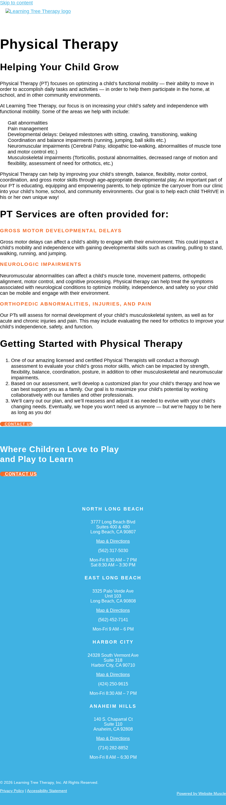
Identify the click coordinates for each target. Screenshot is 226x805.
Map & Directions (113, 541)
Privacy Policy (12, 790)
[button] (65, 19)
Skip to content (16, 3)
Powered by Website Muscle (201, 793)
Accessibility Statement (47, 790)
